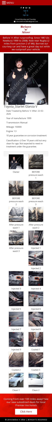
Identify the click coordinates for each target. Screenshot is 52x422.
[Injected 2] (36, 258)
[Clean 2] (36, 380)
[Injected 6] (36, 298)
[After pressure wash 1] (16, 214)
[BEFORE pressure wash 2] (16, 188)
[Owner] (16, 161)
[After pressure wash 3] (16, 238)
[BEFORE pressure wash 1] (36, 161)
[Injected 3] (16, 278)
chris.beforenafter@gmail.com (26, 21)
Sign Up (25, 15)
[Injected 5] (16, 298)
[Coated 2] (16, 359)
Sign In (25, 11)
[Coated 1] (36, 339)
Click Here (26, 411)
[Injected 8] (36, 319)
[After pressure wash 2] (36, 214)
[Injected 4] (36, 278)
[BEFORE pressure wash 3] (36, 188)
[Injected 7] (16, 319)
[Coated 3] (36, 359)
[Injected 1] (36, 238)
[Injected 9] (16, 339)
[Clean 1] (16, 380)
